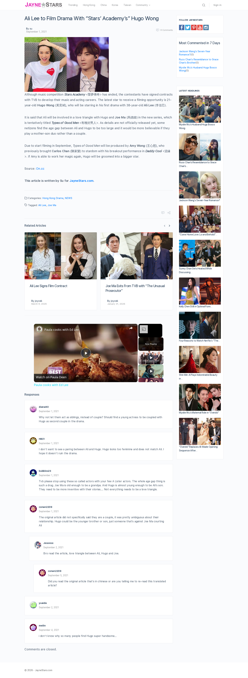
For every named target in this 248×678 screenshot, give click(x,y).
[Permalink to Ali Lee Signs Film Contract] (61, 255)
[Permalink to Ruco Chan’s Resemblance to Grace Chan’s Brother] (200, 147)
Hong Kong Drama (52, 198)
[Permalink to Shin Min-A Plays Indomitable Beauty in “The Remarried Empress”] (200, 359)
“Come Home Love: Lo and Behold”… (198, 234)
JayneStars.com (81, 180)
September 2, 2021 (53, 547)
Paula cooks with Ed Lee (61, 330)
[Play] (151, 357)
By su (29, 28)
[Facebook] (181, 27)
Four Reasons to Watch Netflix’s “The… (199, 340)
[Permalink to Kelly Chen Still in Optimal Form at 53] (200, 291)
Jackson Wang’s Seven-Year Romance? (199, 200)
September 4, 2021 (49, 630)
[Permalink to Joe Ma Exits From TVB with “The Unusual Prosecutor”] (137, 255)
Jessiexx (48, 543)
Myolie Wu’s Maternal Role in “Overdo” (199, 412)
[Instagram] (206, 27)
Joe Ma (52, 205)
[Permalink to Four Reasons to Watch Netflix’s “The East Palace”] (200, 325)
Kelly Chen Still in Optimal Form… (195, 306)
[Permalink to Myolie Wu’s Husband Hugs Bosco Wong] (200, 109)
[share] (131, 328)
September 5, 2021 (58, 575)
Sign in (217, 5)
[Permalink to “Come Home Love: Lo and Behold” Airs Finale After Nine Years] (200, 219)
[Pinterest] (194, 27)
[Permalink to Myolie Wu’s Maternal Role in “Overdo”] (200, 397)
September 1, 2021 (36, 31)
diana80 (44, 407)
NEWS (68, 198)
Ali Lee (42, 205)
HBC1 (42, 439)
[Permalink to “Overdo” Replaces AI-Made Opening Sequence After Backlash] (200, 431)
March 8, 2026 (39, 304)
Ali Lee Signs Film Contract (48, 286)
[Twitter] (187, 27)
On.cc (40, 168)
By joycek (36, 301)
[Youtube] (200, 27)
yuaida (43, 603)
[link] (39, 329)
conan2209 (45, 507)
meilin (42, 625)
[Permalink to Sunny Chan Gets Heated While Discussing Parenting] (200, 253)
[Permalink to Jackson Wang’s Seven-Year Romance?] (200, 184)
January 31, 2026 (116, 304)
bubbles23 (45, 471)
